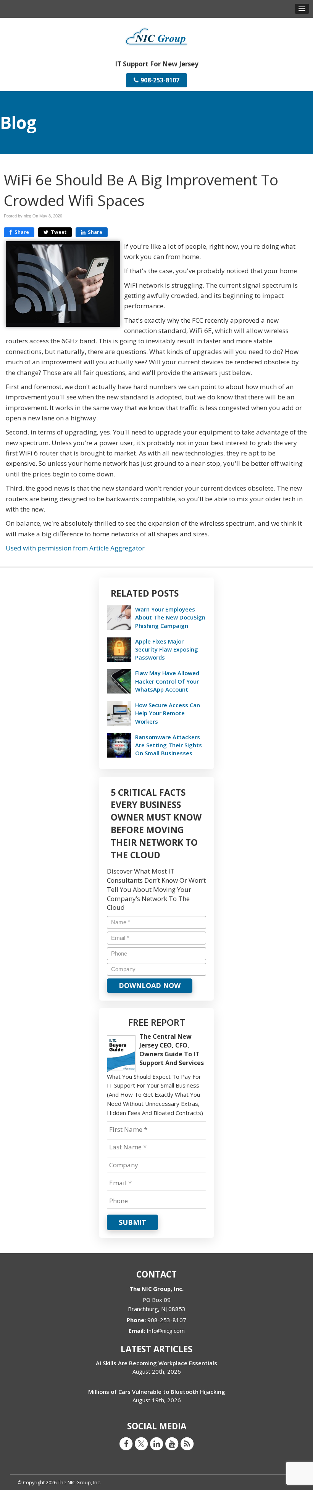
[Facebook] (126, 1443)
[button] (302, 9)
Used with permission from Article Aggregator (75, 548)
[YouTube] (171, 1443)
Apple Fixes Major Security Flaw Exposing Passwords (166, 649)
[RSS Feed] (187, 1443)
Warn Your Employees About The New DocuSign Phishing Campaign (170, 617)
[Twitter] (141, 1443)
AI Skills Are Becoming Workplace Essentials (156, 1363)
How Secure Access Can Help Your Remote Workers (167, 713)
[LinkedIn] (156, 1443)
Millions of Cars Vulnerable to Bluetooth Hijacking (156, 1391)
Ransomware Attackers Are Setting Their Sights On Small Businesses (168, 745)
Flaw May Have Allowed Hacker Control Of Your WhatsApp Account (167, 681)
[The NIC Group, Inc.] (156, 35)
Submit (132, 1222)
